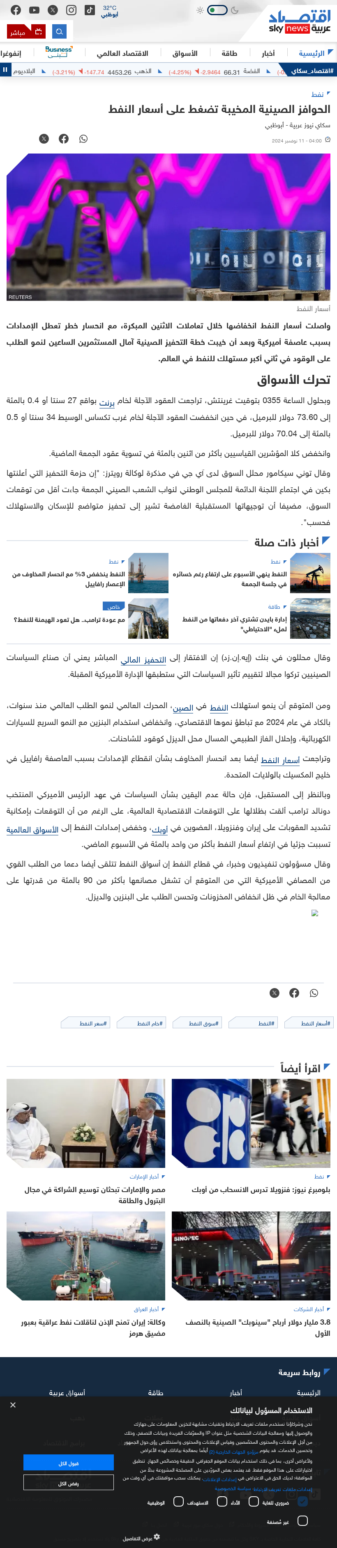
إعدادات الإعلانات (220, 1478)
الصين (183, 706)
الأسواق (185, 52)
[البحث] (59, 31)
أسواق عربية (67, 1391)
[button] (109, 10)
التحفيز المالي (143, 658)
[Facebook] (16, 10)
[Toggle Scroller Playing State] (6, 69)
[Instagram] (71, 10)
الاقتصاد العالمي (122, 52)
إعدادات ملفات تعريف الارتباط (283, 1488)
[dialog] (168, 1472)
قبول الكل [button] (68, 1462)
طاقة (156, 1391)
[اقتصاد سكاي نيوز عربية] (287, 23)
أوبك (160, 828)
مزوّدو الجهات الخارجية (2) (234, 1451)
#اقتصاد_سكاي (312, 69)
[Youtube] (34, 10)
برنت (107, 401)
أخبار (236, 1391)
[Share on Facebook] (64, 139)
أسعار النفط (280, 759)
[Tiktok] (90, 10)
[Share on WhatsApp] (83, 139)
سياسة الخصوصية (233, 1487)
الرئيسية (312, 52)
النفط (219, 706)
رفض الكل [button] (68, 1482)
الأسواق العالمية (32, 828)
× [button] (13, 1405)
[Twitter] (53, 10)
